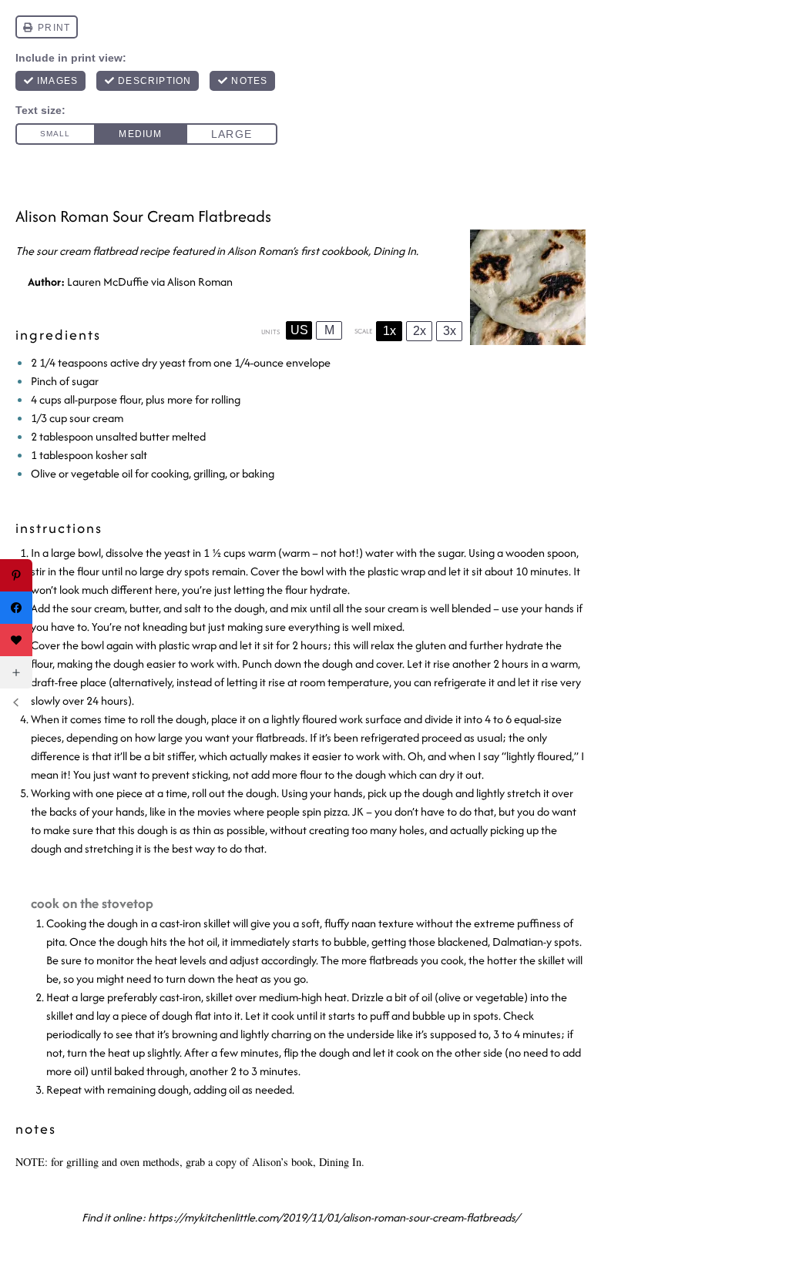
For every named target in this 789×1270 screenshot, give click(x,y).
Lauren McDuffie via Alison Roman (150, 281)
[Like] (16, 640)
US (299, 330)
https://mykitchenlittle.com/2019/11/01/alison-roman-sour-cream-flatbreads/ (333, 1217)
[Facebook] (16, 607)
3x (449, 330)
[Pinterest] (16, 575)
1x (389, 330)
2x (419, 330)
